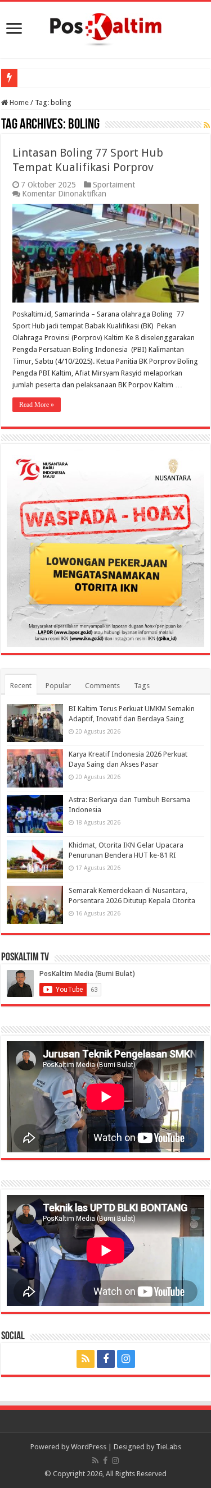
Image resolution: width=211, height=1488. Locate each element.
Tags (142, 685)
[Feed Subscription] (207, 125)
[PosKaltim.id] (106, 27)
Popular (58, 685)
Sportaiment (114, 184)
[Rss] (86, 1359)
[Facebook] (106, 1359)
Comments (102, 685)
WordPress (88, 1447)
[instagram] (126, 1359)
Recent (21, 685)
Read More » (36, 405)
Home (18, 102)
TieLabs (168, 1447)
